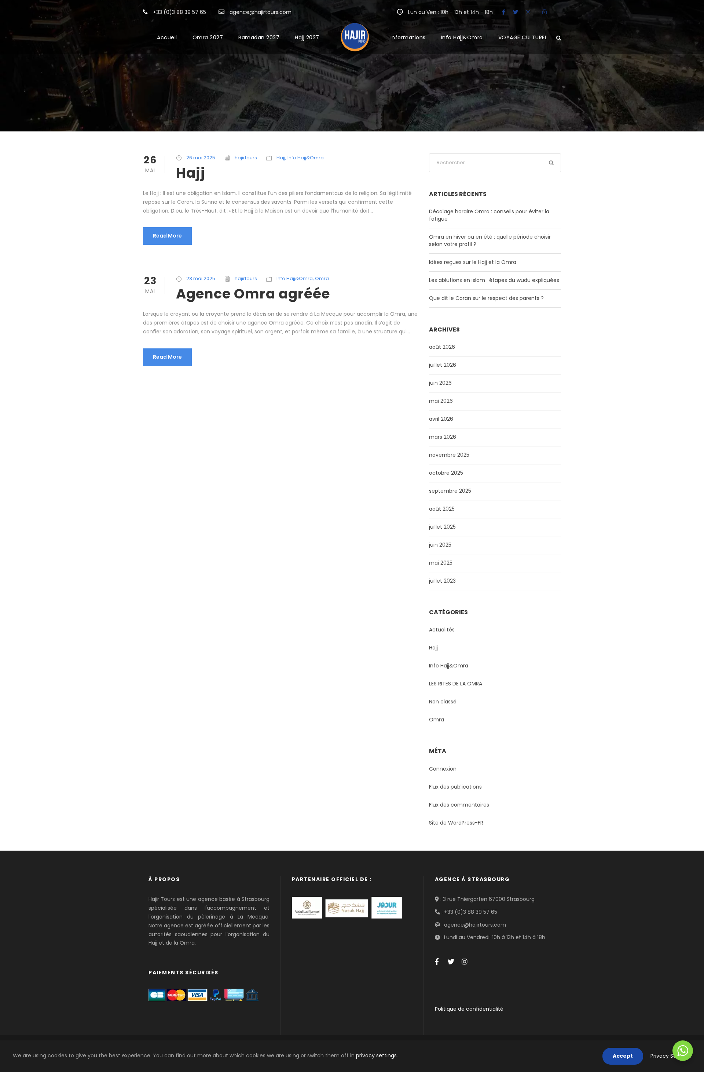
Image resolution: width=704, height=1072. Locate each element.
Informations (408, 37)
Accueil (167, 37)
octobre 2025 (446, 473)
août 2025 (442, 509)
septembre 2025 (450, 491)
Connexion (442, 768)
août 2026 (442, 347)
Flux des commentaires (459, 804)
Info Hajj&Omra (462, 37)
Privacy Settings (670, 1056)
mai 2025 (440, 562)
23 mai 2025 (200, 278)
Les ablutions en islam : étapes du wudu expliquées (494, 280)
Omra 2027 (207, 37)
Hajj (280, 157)
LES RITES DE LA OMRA (455, 683)
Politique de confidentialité (469, 1009)
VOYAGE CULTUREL (522, 37)
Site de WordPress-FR (456, 822)
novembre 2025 (449, 455)
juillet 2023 (442, 580)
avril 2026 (441, 419)
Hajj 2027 (307, 37)
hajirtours (246, 157)
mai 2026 (441, 401)
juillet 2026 (442, 365)
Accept (623, 1056)
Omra (322, 278)
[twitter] (515, 12)
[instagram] (528, 12)
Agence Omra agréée (253, 293)
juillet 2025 (442, 526)
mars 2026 (442, 437)
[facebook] (503, 12)
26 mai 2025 (200, 157)
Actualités (442, 629)
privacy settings (376, 1055)
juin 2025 (440, 544)
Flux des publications (455, 786)
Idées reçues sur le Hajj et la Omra (472, 262)
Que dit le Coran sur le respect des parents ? (486, 298)
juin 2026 (440, 383)
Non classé (442, 701)
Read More (167, 235)
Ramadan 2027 (258, 37)
